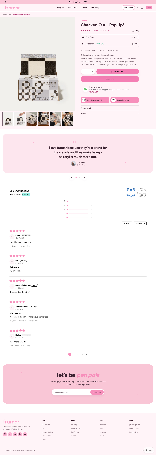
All (10, 14)
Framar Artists (76, 428)
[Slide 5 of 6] (55, 119)
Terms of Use (134, 428)
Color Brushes (47, 436)
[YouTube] (25, 434)
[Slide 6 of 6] (67, 119)
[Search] (136, 7)
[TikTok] (10, 434)
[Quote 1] (76, 177)
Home (5, 14)
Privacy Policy (134, 425)
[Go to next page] (90, 354)
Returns (102, 436)
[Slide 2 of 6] (19, 119)
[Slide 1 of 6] (8, 119)
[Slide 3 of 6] (31, 119)
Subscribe (97, 392)
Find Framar (128, 7)
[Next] (84, 177)
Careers (73, 436)
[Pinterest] (20, 434)
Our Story (74, 425)
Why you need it (86, 108)
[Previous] (71, 177)
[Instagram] (5, 434)
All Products (46, 425)
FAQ (101, 428)
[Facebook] (15, 434)
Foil (43, 428)
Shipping (83, 113)
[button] (78, 201)
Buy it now (110, 79)
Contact (103, 425)
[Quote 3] (79, 177)
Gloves (44, 439)
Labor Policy (133, 432)
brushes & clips (47, 432)
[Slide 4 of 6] (43, 119)
